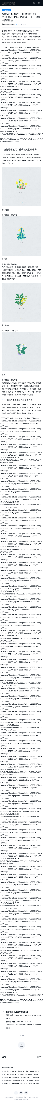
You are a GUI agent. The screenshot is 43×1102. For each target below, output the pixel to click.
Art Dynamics (6, 10)
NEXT (39, 1057)
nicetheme (25, 1099)
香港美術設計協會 (9, 24)
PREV (4, 1057)
